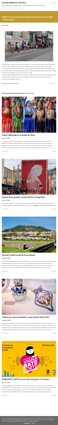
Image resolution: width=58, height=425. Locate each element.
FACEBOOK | (12, 8)
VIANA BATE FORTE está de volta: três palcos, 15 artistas (25, 379)
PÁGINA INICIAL (20, 8)
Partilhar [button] (51, 83)
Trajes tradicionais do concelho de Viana (18, 135)
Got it (33, 423)
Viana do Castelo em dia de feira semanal (18, 255)
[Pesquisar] (52, 3)
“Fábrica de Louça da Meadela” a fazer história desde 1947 (25, 317)
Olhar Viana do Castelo (14, 3)
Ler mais (54, 151)
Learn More (27, 423)
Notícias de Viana (13, 83)
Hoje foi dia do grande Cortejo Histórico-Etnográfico (23, 197)
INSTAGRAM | (5, 8)
